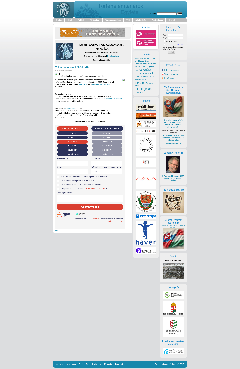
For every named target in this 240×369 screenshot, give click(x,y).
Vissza (57, 230)
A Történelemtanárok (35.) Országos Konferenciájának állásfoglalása (173, 137)
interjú (136, 70)
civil (153, 58)
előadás (137, 66)
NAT (137, 76)
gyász (151, 66)
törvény (149, 83)
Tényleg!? (141, 82)
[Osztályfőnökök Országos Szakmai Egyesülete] (146, 126)
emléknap (144, 67)
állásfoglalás (143, 89)
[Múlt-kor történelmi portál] (146, 110)
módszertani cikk (145, 73)
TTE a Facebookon (171, 70)
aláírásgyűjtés (145, 58)
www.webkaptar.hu (72, 108)
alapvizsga (137, 58)
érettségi (140, 92)
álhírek (137, 86)
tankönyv (144, 76)
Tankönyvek (169, 78)
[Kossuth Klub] (146, 132)
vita (152, 83)
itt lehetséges (113, 56)
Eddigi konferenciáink (173, 144)
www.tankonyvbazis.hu (101, 84)
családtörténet (149, 64)
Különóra (145, 69)
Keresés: (153, 14)
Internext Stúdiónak (114, 99)
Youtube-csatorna (171, 74)
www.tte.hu (83, 84)
